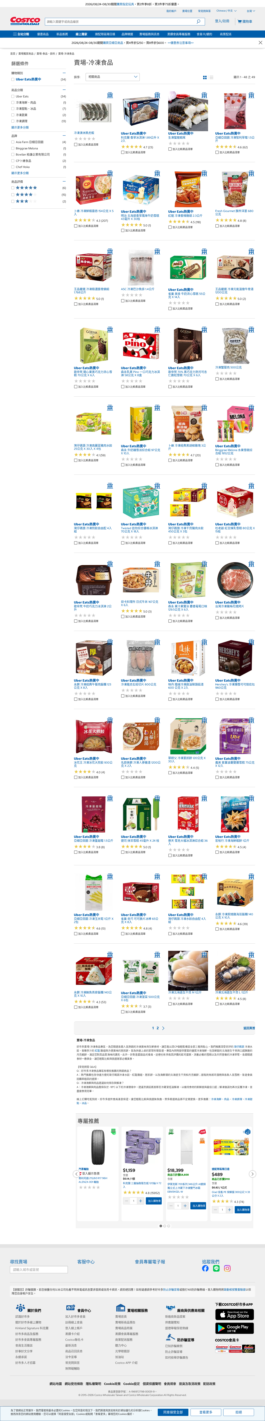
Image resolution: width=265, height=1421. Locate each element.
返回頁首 (249, 1028)
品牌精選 (127, 34)
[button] (201, 21)
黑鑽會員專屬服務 (178, 34)
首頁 (12, 53)
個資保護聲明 (152, 1384)
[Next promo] (252, 1174)
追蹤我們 (210, 1261)
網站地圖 (56, 1384)
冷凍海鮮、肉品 (220, 1099)
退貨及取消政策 (189, 1384)
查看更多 (205, 1412)
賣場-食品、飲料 (46, 53)
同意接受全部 (173, 1412)
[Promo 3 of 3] (168, 1226)
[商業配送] (232, 34)
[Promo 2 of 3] (164, 1226)
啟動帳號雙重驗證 (235, 1289)
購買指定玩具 (125, 4)
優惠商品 (43, 34)
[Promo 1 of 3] (160, 1226)
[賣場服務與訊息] (160, 34)
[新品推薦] (68, 34)
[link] (94, 129)
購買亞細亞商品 (113, 43)
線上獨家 (81, 34)
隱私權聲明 (93, 1384)
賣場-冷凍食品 (66, 53)
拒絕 (238, 1412)
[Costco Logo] (25, 20)
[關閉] (260, 43)
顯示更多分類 (20, 127)
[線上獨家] (88, 34)
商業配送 (225, 34)
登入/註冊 (222, 21)
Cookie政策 (112, 1384)
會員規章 (170, 1384)
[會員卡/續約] (213, 34)
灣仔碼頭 (239, 1046)
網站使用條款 (74, 1384)
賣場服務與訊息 (149, 34)
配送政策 (209, 1384)
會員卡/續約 (204, 34)
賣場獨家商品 (26, 53)
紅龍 (97, 1050)
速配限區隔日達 (105, 34)
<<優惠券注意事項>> (180, 43)
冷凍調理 (237, 1099)
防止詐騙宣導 (171, 1289)
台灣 (249, 11)
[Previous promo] (76, 1174)
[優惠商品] (49, 34)
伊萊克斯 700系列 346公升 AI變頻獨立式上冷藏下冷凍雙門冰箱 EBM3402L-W (186, 1187)
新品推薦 (62, 34)
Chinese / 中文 (225, 10)
